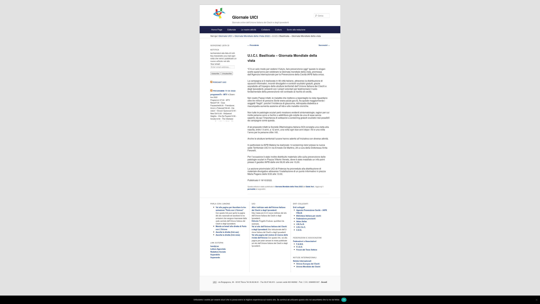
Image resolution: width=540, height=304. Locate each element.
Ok (344, 300)
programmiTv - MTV (218, 94)
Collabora (265, 29)
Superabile (215, 254)
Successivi (324, 45)
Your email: (215, 63)
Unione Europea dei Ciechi (308, 263)
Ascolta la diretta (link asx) (227, 232)
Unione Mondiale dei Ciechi (308, 266)
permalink (252, 189)
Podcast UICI (219, 82)
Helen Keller (301, 221)
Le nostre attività (248, 29)
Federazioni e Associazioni (304, 241)
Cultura (278, 29)
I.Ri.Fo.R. (300, 224)
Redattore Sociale (218, 252)
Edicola (255, 221)
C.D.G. (299, 230)
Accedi (324, 282)
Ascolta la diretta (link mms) (228, 235)
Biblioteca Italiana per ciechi (308, 215)
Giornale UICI (245, 17)
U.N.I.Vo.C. (301, 227)
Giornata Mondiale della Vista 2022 (289, 186)
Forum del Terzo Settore (306, 249)
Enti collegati (299, 207)
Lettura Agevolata (218, 249)
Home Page (216, 29)
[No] (536, 299)
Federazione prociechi (306, 218)
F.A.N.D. (299, 244)
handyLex (214, 246)
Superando (215, 257)
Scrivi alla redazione (296, 29)
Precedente (253, 45)
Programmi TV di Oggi (224, 91)
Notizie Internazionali (302, 261)
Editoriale (231, 29)
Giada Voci (310, 186)
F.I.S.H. (299, 247)
